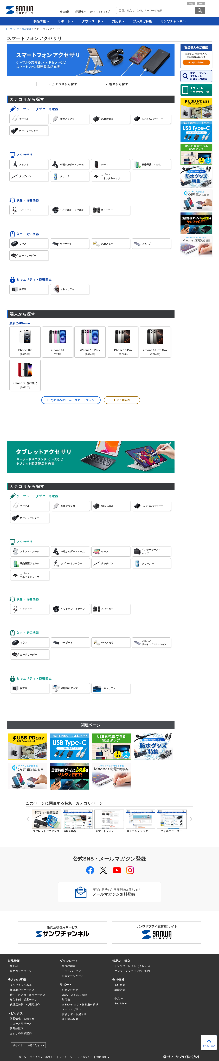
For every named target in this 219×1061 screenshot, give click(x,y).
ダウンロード (91, 21)
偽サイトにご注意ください (27, 1045)
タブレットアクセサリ (46, 831)
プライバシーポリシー (43, 1057)
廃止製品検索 (70, 1019)
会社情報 (64, 11)
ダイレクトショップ (100, 11)
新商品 (14, 966)
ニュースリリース (21, 1023)
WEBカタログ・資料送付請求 (80, 1004)
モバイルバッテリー (170, 831)
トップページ (12, 29)
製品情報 (40, 21)
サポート (64, 21)
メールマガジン (71, 1009)
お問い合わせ (70, 989)
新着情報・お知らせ (22, 1018)
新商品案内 (17, 1028)
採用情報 (79, 11)
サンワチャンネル (173, 21)
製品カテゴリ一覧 (21, 970)
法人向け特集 (142, 21)
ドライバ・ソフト (73, 970)
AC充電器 (70, 831)
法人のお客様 (17, 979)
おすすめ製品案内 (21, 1033)
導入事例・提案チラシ (23, 999)
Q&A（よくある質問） (76, 994)
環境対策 (119, 989)
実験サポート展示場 (74, 1014)
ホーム (22, 1057)
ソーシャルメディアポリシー (76, 1057)
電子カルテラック (137, 831)
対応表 (116, 21)
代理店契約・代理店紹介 (25, 1004)
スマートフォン (104, 831)
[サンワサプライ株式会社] (19, 10)
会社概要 (119, 985)
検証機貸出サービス (22, 989)
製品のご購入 (121, 960)
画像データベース (73, 975)
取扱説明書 (69, 966)
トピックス (15, 1013)
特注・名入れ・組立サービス (28, 994)
